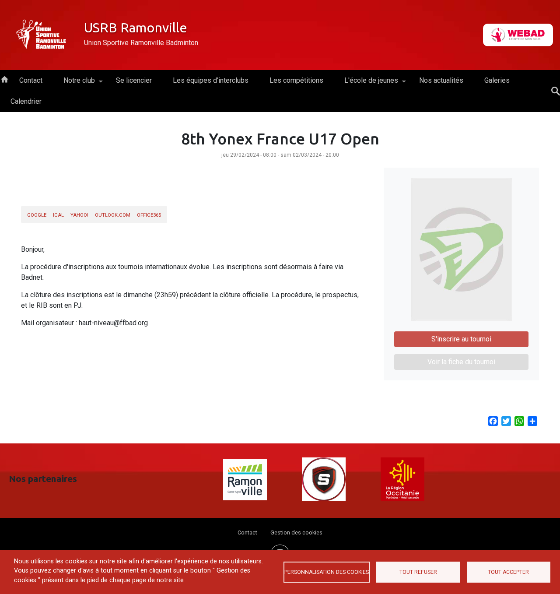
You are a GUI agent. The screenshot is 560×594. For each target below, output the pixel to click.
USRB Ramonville (135, 27)
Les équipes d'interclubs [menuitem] (210, 80)
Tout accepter (508, 572)
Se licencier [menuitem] (134, 80)
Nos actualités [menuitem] (441, 80)
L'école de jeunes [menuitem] (366, 83)
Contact (247, 532)
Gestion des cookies (296, 532)
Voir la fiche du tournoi (461, 362)
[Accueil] (42, 35)
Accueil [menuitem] (4, 79)
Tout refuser (418, 572)
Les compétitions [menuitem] (296, 80)
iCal (58, 215)
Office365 (149, 215)
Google (36, 215)
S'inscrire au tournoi (461, 339)
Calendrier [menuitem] (26, 101)
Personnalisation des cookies (326, 572)
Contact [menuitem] (30, 80)
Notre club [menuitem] (74, 83)
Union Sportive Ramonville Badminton (141, 43)
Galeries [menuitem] (497, 80)
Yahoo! (79, 215)
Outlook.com (112, 215)
